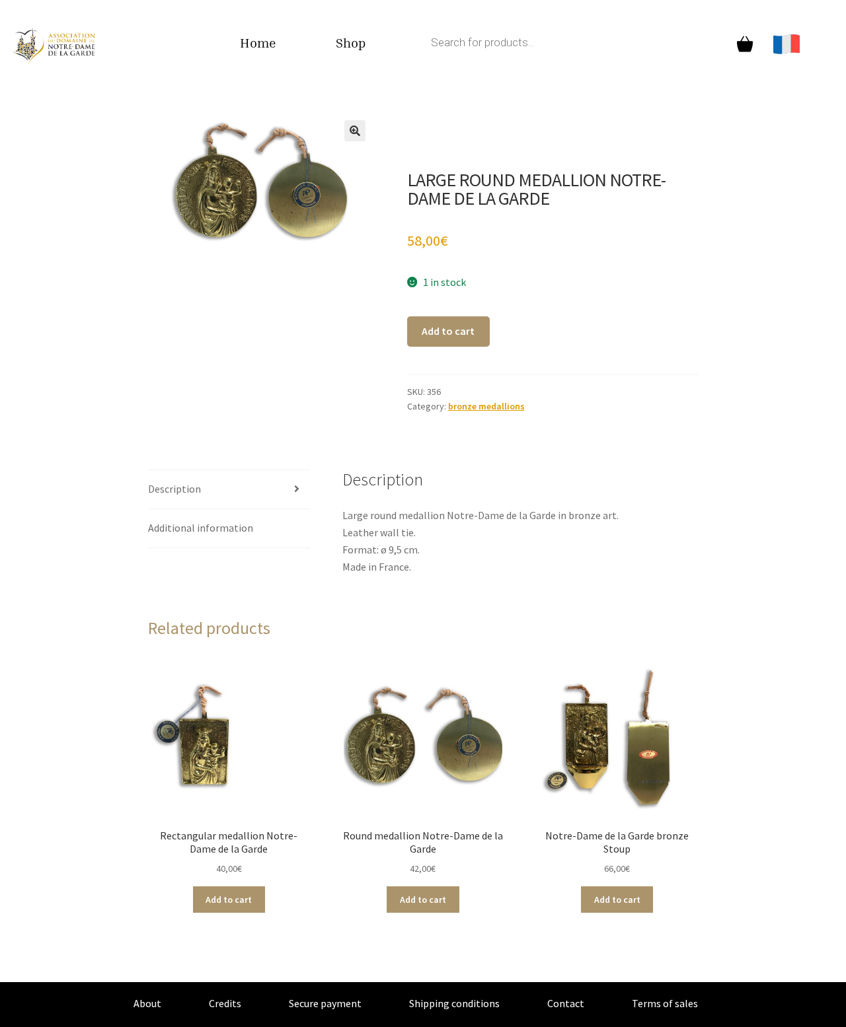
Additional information (200, 527)
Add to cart (448, 330)
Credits (225, 1003)
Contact (565, 1003)
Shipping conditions (454, 1003)
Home (258, 42)
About (147, 1003)
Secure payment (325, 1003)
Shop (351, 42)
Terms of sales (665, 1003)
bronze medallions (486, 406)
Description (174, 488)
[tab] (229, 489)
